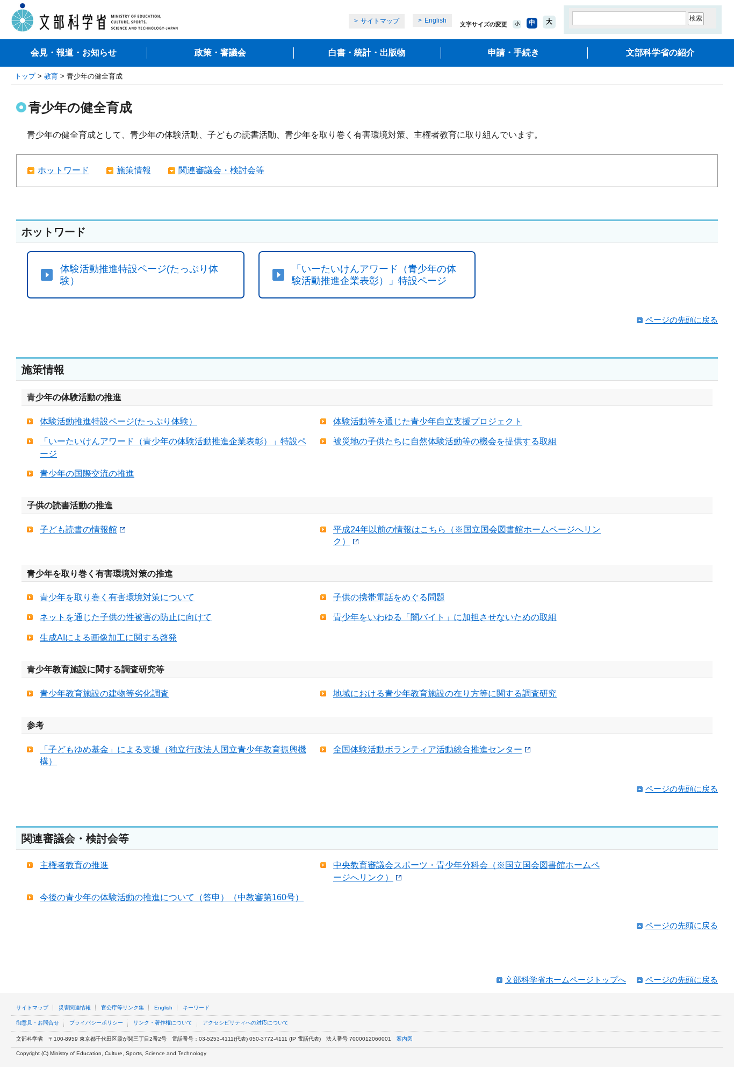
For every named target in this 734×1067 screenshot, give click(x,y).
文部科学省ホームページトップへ (565, 979)
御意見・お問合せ (37, 1023)
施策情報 (134, 170)
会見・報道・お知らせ (74, 52)
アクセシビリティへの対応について (246, 1023)
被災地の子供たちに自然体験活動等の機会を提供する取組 (445, 441)
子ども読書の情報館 (78, 529)
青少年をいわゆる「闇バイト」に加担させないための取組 (445, 617)
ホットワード (63, 170)
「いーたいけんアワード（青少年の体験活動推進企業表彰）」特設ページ (374, 275)
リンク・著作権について (162, 1023)
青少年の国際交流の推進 (87, 473)
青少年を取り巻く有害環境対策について (117, 597)
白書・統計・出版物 (367, 52)
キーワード (196, 1008)
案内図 (405, 1039)
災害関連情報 (75, 1008)
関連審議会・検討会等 (221, 170)
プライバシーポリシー (96, 1023)
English (435, 20)
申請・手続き (513, 52)
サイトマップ (380, 21)
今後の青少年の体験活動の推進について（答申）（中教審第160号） (172, 897)
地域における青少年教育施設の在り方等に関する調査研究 (445, 693)
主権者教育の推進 (74, 865)
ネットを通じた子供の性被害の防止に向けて (126, 617)
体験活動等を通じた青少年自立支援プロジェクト (427, 421)
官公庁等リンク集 (122, 1008)
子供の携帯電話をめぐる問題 (389, 597)
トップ (25, 76)
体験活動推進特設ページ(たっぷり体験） (139, 275)
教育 (51, 76)
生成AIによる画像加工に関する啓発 (108, 637)
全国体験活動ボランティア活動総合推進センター (427, 749)
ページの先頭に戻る (681, 319)
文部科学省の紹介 (660, 52)
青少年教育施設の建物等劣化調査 (104, 693)
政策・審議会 (220, 52)
